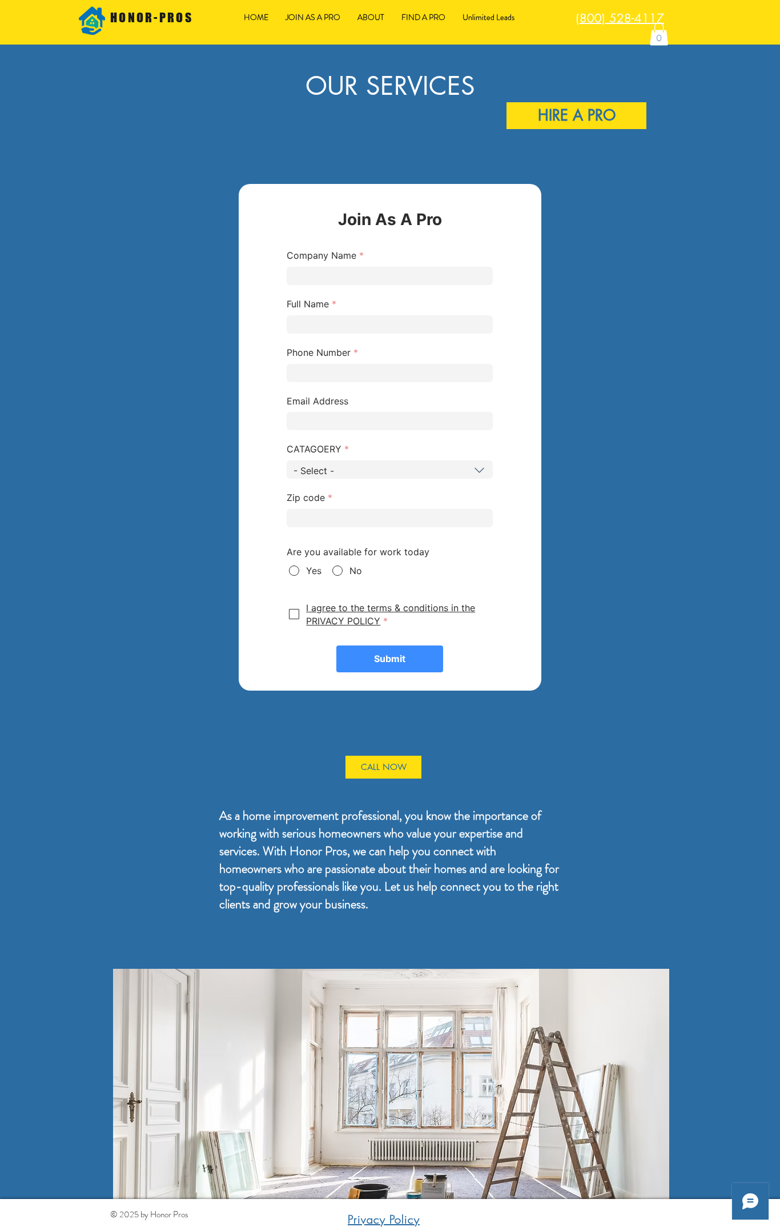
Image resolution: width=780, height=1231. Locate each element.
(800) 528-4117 (620, 18)
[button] (659, 34)
